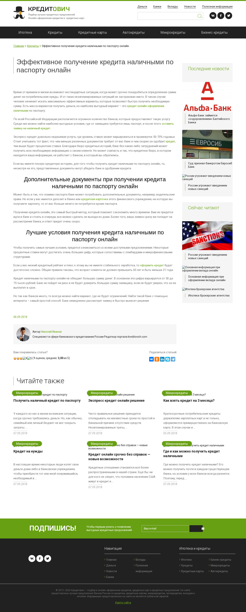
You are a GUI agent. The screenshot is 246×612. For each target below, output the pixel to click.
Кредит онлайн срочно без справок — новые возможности (119, 456)
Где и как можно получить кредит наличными (191, 453)
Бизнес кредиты (214, 32)
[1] (15, 358)
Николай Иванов (51, 331)
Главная (18, 46)
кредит (170, 141)
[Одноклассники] (157, 359)
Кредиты (55, 32)
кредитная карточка (94, 199)
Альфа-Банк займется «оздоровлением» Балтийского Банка (209, 119)
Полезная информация (217, 6)
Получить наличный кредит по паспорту (47, 400)
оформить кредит (152, 265)
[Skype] (167, 359)
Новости (190, 6)
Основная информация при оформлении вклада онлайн (206, 278)
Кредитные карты (92, 32)
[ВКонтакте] (151, 359)
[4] (25, 358)
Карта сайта (123, 602)
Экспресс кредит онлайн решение (116, 400)
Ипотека (25, 32)
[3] (21, 358)
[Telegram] (173, 359)
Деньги (142, 6)
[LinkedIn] (162, 359)
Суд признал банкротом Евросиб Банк (210, 165)
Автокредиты (134, 32)
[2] (18, 358)
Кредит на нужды (28, 451)
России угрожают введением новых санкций (207, 187)
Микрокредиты (172, 32)
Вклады (173, 6)
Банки (157, 6)
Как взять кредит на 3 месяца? (188, 400)
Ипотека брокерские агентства (208, 295)
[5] (29, 358)
